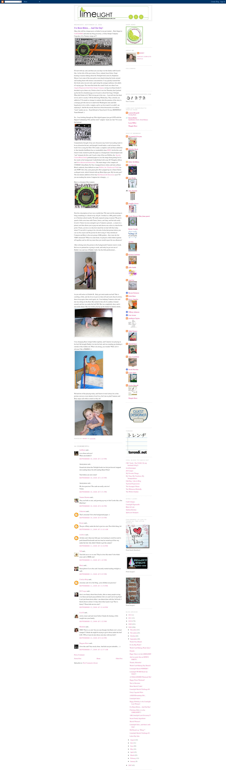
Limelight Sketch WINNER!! (139, 669)
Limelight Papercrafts (133, 504)
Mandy (141, 53)
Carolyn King (83, 579)
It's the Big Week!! (135, 645)
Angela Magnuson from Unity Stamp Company (89, 88)
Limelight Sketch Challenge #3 (140, 733)
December (133, 630)
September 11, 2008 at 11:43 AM (93, 529)
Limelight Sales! (135, 698)
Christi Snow (132, 344)
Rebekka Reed (133, 149)
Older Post (119, 658)
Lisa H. (81, 612)
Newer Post (77, 658)
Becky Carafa (133, 229)
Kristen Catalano (134, 254)
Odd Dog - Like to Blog (133, 481)
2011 (130, 618)
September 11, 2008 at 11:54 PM (93, 586)
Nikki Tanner (132, 331)
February (133, 758)
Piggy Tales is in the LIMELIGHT (140, 654)
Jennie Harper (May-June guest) (139, 216)
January (133, 761)
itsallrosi (82, 535)
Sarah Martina (133, 369)
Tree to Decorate (135, 683)
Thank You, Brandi (136, 642)
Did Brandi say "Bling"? (137, 730)
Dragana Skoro (84, 643)
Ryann (81, 523)
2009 (130, 624)
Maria (81, 565)
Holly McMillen (133, 162)
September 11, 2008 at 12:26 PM (93, 546)
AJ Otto (131, 242)
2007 (130, 765)
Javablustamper (131, 468)
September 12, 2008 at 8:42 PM (93, 638)
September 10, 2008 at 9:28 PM (93, 518)
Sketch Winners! (135, 721)
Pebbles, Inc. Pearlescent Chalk (109, 167)
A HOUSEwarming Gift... (137, 695)
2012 (130, 615)
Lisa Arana (132, 315)
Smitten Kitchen (131, 510)
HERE (109, 150)
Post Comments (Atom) (90, 663)
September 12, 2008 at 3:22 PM (93, 621)
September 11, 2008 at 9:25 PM (93, 574)
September (133, 639)
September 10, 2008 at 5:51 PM (93, 492)
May (132, 749)
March (132, 755)
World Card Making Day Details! (140, 665)
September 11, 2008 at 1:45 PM (93, 560)
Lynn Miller (132, 123)
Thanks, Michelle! (135, 662)
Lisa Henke (132, 178)
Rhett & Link (130, 507)
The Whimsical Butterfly (134, 489)
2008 (130, 627)
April (132, 752)
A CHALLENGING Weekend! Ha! (140, 677)
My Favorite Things (132, 473)
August (132, 740)
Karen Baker (132, 118)
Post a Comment (79, 655)
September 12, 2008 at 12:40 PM (93, 607)
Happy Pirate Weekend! (137, 680)
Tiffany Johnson (133, 312)
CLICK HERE (78, 33)
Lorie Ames (132, 372)
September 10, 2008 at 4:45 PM (93, 478)
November (133, 633)
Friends (132, 651)
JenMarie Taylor (134, 318)
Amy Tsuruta (132, 191)
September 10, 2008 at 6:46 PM (93, 506)
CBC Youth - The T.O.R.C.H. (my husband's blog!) (136, 464)
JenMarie (82, 450)
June (132, 746)
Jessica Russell (133, 385)
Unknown (82, 511)
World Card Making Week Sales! (140, 648)
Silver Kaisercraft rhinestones (86, 162)
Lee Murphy (132, 165)
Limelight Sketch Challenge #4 (140, 689)
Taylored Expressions (133, 484)
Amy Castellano (133, 357)
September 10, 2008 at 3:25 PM (93, 459)
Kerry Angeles (133, 299)
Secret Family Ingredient (137, 718)
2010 (130, 621)
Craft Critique (130, 502)
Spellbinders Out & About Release (138, 120)
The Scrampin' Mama (132, 486)
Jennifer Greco (133, 203)
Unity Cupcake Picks (136, 692)
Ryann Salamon (133, 293)
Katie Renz (132, 296)
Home (98, 658)
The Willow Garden (132, 492)
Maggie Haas (132, 126)
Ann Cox (131, 280)
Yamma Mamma (84, 497)
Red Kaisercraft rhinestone (106, 175)
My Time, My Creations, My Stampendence (135, 477)
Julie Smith (132, 267)
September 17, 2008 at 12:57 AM (93, 650)
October (133, 636)
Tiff (80, 551)
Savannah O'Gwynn (135, 136)
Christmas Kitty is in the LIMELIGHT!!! (137, 711)
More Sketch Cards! (136, 686)
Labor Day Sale (134, 736)
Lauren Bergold (133, 113)
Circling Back (132, 115)
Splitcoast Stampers (132, 512)
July (131, 743)
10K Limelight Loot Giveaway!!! (140, 715)
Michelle (82, 627)
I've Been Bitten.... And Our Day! (140, 707)
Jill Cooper (83, 591)
